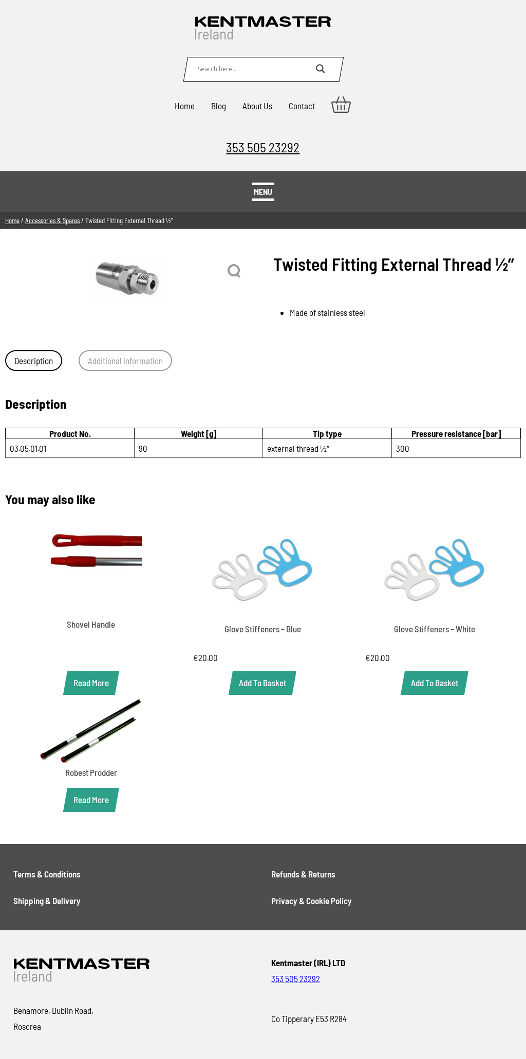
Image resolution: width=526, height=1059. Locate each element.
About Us (257, 106)
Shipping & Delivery (47, 900)
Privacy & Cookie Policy (311, 900)
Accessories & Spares (52, 220)
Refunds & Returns (303, 874)
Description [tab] (33, 360)
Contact (302, 106)
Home (185, 106)
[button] (235, 271)
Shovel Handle (91, 624)
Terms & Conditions (47, 874)
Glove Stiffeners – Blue (262, 629)
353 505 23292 (262, 147)
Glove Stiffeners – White (434, 629)
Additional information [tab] (125, 360)
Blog (218, 106)
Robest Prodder (91, 772)
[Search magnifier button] (320, 69)
